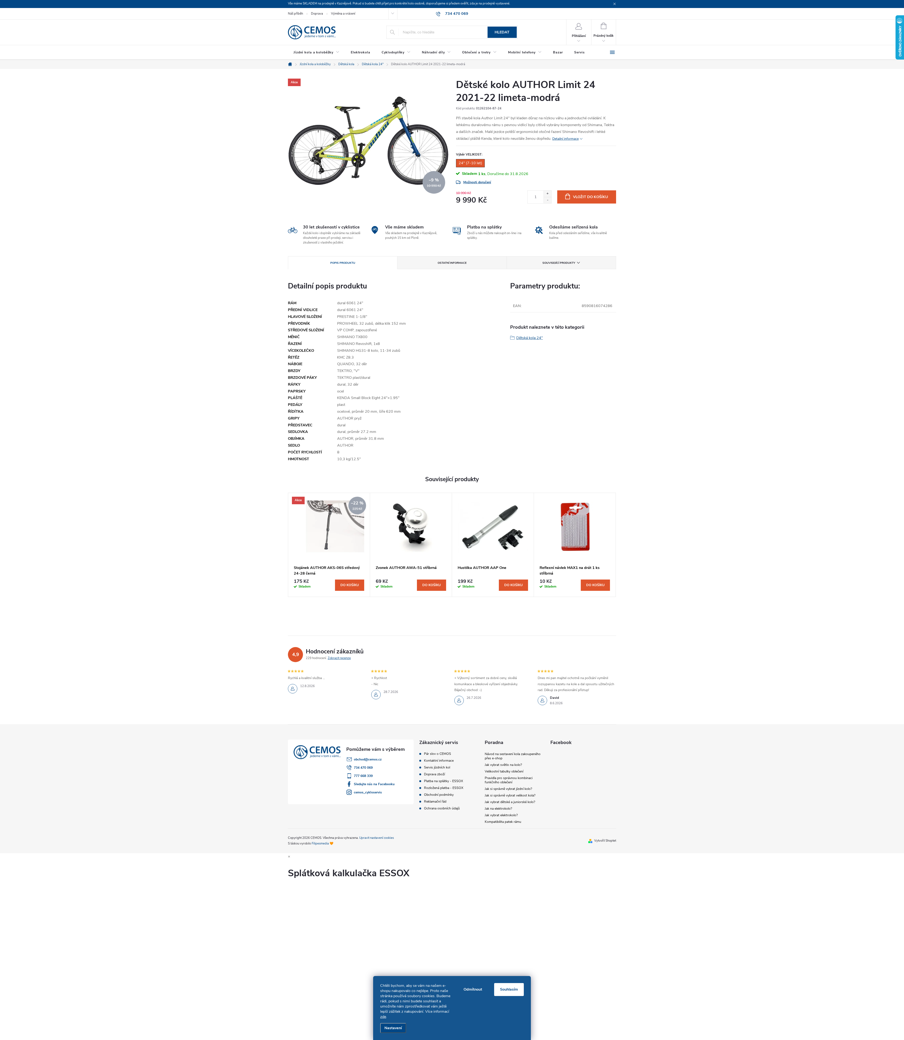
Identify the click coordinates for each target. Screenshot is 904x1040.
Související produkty (558, 263)
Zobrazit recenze (339, 658)
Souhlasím (509, 989)
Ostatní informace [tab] (452, 263)
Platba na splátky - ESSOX (443, 781)
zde (383, 1016)
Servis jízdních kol (437, 767)
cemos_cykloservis (368, 792)
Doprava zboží (434, 774)
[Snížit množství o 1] (547, 200)
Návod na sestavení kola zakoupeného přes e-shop (513, 756)
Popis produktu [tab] (342, 263)
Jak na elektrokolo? (498, 808)
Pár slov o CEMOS (437, 754)
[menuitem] (316, 52)
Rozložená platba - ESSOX (443, 788)
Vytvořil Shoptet (605, 841)
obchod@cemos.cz (368, 759)
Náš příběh (295, 14)
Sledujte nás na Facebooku (374, 784)
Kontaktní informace (439, 761)
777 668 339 (363, 776)
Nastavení (393, 1028)
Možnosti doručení (477, 182)
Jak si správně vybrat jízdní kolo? (508, 789)
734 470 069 (363, 767)
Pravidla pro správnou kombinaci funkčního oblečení (509, 780)
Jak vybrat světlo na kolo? (503, 765)
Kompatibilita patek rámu (503, 822)
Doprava (317, 14)
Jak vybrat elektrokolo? (501, 815)
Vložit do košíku (590, 197)
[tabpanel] (329, 545)
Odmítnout (473, 989)
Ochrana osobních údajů (442, 808)
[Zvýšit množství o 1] (547, 194)
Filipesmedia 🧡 (322, 843)
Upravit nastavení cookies (376, 838)
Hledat (502, 32)
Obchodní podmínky (439, 795)
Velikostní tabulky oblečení (504, 771)
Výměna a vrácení (343, 14)
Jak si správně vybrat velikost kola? (510, 795)
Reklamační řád (435, 802)
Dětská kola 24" (529, 337)
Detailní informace (565, 138)
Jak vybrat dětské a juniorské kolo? (510, 802)
